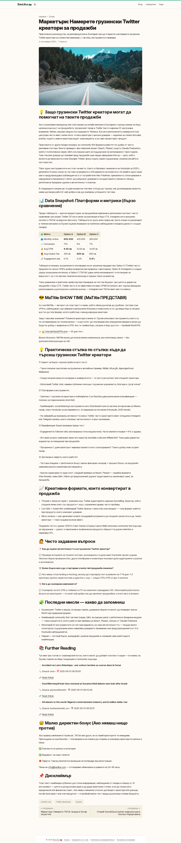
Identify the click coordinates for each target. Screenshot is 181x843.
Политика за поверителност (102, 840)
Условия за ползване (126, 840)
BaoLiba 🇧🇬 (25, 4)
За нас (67, 840)
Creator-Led (46, 802)
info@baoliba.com (57, 767)
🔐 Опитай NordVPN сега (54, 331)
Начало (42, 16)
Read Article (48, 677)
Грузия (79, 802)
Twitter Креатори (63, 802)
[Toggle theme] (35, 4)
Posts (52, 16)
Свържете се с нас (80, 840)
